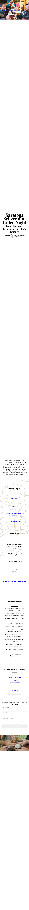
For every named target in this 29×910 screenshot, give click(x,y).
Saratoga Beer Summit (15, 12)
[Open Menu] (27, 4)
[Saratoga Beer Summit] (13, 4)
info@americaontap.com (14, 872)
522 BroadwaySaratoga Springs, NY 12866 (14, 866)
